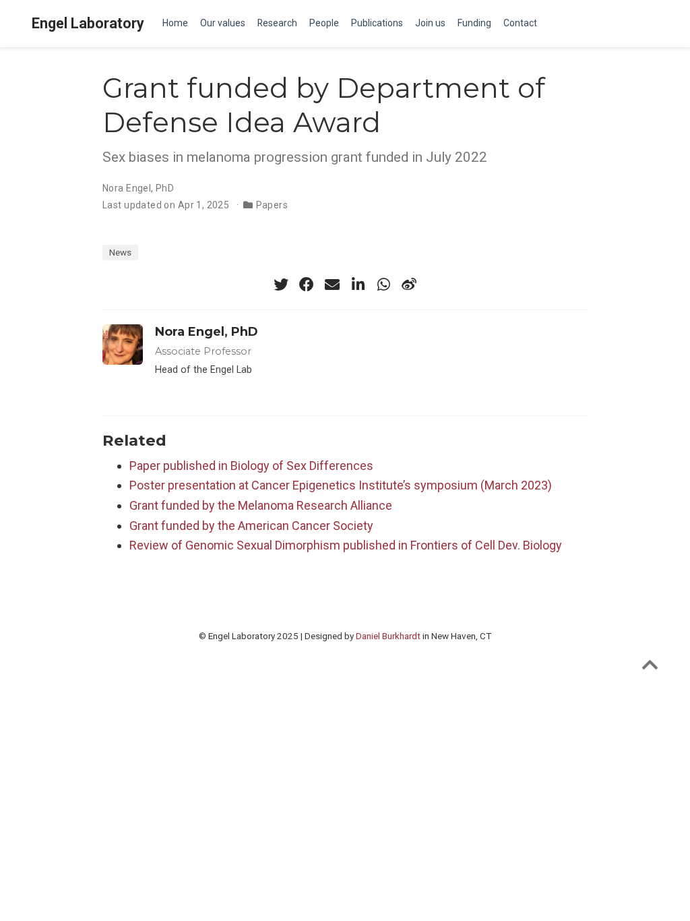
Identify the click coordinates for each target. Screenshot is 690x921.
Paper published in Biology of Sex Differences (251, 465)
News (120, 252)
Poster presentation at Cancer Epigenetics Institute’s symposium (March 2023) (340, 485)
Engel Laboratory (88, 23)
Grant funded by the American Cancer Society (251, 525)
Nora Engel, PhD (138, 188)
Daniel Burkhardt (388, 635)
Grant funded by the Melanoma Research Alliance (260, 505)
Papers (272, 205)
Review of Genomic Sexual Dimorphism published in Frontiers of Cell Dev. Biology (345, 545)
